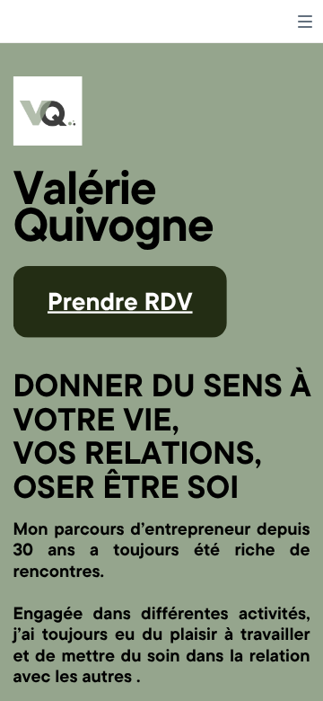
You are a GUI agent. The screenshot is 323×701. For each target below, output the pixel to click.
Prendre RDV (120, 300)
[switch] (305, 21)
